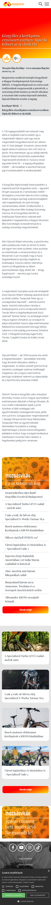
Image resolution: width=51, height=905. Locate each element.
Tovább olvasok (28, 882)
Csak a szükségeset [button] (38, 895)
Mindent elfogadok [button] (13, 895)
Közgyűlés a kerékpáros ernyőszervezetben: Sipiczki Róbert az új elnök (25, 111)
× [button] (49, 871)
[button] (25, 901)
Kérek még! (25, 609)
